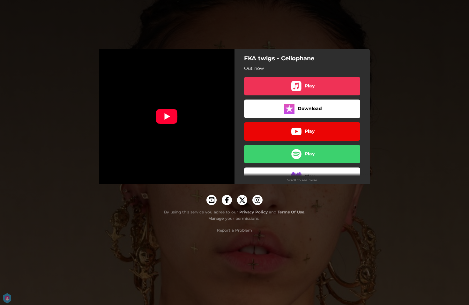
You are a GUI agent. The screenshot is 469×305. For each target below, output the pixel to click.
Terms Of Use (291, 212)
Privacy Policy (253, 212)
